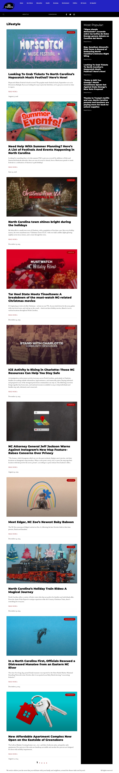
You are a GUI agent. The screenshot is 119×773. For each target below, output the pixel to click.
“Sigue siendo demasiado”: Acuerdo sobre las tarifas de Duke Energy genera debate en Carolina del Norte (96, 33)
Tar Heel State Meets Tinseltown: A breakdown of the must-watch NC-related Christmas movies (39, 297)
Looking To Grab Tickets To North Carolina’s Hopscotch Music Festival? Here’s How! (41, 75)
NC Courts (83, 3)
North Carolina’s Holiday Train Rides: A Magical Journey (37, 590)
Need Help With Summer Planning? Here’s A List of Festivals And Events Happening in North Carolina (41, 150)
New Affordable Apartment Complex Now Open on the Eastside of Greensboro (39, 738)
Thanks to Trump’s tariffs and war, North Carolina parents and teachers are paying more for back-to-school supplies (96, 102)
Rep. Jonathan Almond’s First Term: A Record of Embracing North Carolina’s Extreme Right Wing (96, 51)
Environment (65, 3)
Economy (55, 3)
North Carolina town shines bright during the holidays (39, 223)
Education (39, 3)
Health (48, 3)
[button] (3, 14)
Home (21, 3)
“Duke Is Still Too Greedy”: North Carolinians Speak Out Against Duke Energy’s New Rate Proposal (95, 84)
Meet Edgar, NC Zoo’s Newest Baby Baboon (41, 522)
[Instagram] (74, 14)
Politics (75, 3)
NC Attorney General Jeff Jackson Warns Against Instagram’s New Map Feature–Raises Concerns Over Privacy (39, 450)
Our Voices (30, 3)
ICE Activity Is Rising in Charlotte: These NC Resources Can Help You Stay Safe (41, 371)
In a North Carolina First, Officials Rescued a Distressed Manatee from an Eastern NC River (41, 664)
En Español (93, 3)
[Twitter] (70, 14)
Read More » (13, 91)
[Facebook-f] (66, 14)
